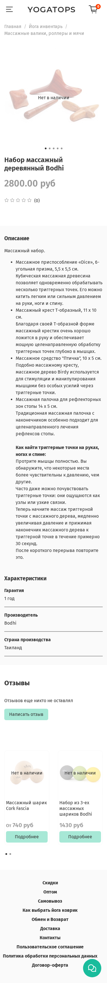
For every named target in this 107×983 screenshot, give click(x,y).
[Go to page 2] (10, 854)
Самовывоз (50, 901)
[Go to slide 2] (50, 148)
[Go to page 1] (6, 854)
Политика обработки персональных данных (50, 956)
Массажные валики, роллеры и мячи (44, 33)
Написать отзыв (26, 714)
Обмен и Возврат (50, 919)
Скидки (50, 882)
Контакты (50, 937)
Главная (12, 26)
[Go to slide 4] (57, 148)
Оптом (50, 892)
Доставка (50, 928)
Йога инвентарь (45, 26)
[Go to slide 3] (53, 148)
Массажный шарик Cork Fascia (26, 805)
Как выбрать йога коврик (50, 910)
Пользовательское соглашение (50, 947)
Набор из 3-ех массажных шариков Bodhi (75, 808)
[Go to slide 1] (46, 148)
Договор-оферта (50, 965)
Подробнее (27, 837)
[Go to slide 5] (61, 148)
